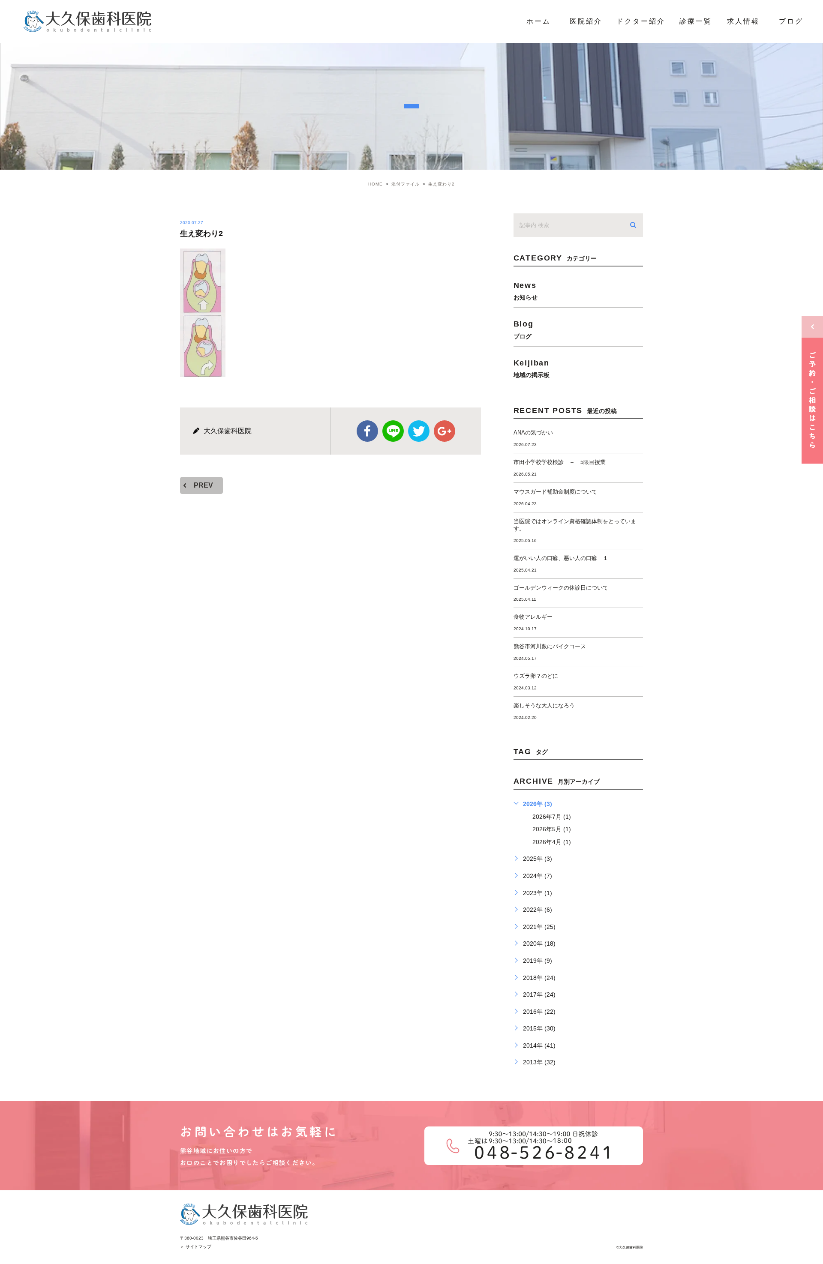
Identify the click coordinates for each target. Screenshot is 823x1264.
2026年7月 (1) (551, 816)
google (444, 431)
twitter (419, 431)
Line (393, 431)
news (526, 290)
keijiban (532, 368)
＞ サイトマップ (195, 1246)
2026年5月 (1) (551, 829)
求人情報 (743, 21)
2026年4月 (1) (551, 842)
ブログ (791, 21)
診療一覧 (695, 21)
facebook (367, 431)
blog (524, 329)
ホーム (538, 21)
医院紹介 (586, 21)
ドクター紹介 (640, 21)
